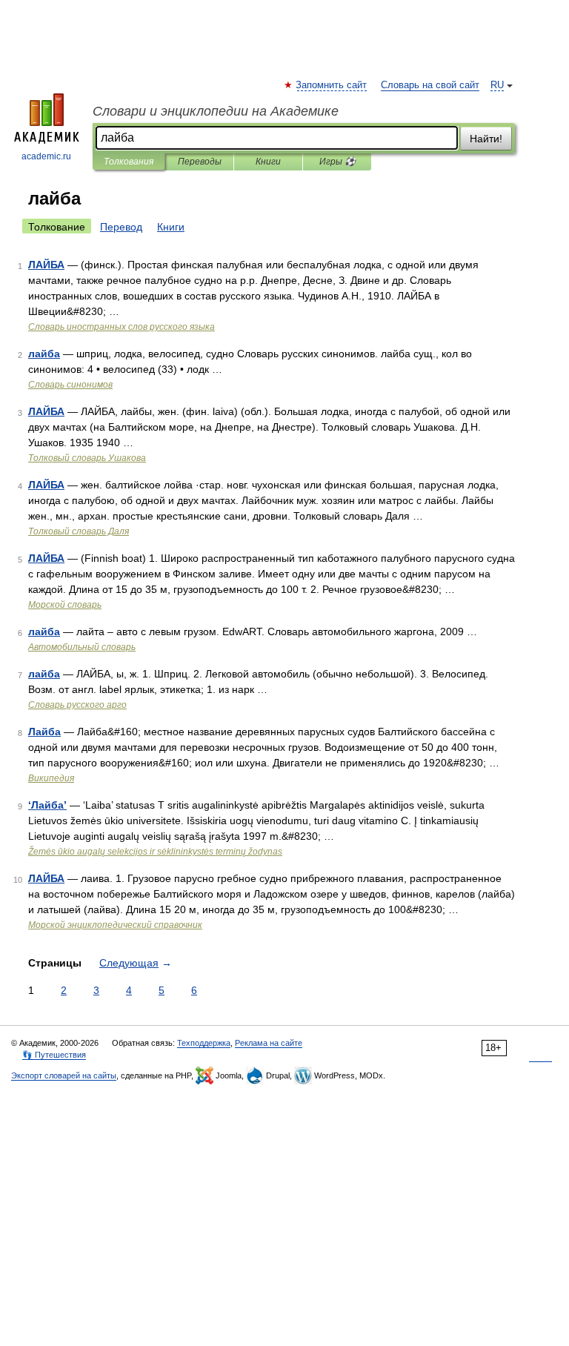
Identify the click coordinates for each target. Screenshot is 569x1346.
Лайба (44, 731)
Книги (268, 161)
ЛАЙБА (46, 265)
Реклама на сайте (268, 1042)
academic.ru (46, 156)
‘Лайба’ (47, 805)
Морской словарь (65, 605)
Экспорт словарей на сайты (63, 1075)
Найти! (486, 139)
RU (497, 85)
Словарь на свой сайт (430, 85)
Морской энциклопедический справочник (115, 925)
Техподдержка (203, 1042)
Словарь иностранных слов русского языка (121, 327)
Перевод (121, 227)
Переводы (200, 161)
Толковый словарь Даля (78, 531)
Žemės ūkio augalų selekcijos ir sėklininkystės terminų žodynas (155, 851)
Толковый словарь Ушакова (87, 458)
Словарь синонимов (70, 384)
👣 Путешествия (54, 1054)
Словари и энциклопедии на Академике (216, 111)
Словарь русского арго (77, 705)
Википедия (51, 778)
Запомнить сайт (332, 85)
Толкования (128, 161)
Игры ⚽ (337, 161)
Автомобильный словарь (82, 647)
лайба (44, 353)
